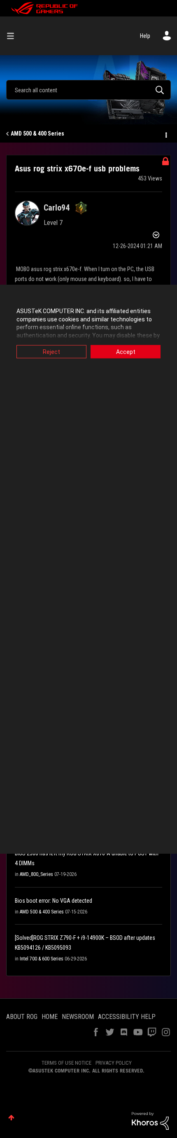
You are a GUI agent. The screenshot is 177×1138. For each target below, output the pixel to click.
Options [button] (165, 134)
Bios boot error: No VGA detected (53, 900)
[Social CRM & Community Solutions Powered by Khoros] (150, 1120)
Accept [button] (125, 352)
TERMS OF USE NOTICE (66, 1063)
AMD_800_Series (36, 874)
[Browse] (13, 36)
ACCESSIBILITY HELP (127, 1017)
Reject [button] (51, 352)
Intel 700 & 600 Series (41, 959)
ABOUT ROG (21, 1017)
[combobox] (88, 90)
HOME (50, 1017)
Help (145, 36)
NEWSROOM (78, 1017)
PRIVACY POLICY (113, 1063)
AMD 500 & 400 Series (37, 133)
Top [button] (11, 1117)
